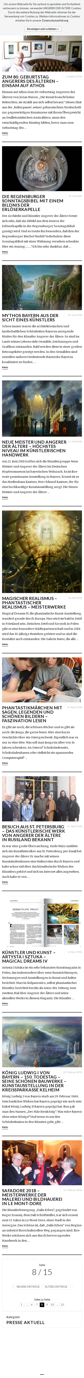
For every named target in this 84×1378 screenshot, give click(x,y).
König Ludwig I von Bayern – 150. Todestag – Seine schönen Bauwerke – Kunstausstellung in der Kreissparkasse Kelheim (34, 1081)
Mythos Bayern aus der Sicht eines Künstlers (30, 317)
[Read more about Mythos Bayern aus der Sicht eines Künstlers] (42, 287)
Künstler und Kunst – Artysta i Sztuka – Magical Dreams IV (29, 956)
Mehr (5, 133)
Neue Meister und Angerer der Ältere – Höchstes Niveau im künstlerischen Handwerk (34, 448)
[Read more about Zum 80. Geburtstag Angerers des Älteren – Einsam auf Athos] (42, 49)
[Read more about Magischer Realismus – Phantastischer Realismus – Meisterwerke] (42, 551)
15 (62, 1304)
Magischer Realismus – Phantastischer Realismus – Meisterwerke (34, 602)
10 (52, 1304)
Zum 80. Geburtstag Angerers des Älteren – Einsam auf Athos (30, 81)
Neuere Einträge (28, 1286)
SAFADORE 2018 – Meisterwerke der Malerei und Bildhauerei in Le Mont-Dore (32, 1197)
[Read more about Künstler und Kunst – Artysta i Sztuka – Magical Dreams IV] (42, 921)
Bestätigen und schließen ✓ (43, 29)
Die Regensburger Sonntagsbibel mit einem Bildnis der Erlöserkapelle (32, 203)
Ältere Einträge (56, 1286)
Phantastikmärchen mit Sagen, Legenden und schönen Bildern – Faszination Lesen (32, 714)
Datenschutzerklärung (55, 20)
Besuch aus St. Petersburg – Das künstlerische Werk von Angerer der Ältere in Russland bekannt (33, 833)
